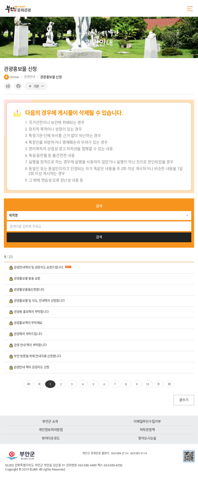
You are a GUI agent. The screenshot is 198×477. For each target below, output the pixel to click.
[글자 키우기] (30, 86)
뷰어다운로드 (51, 438)
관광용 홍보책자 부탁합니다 (31, 312)
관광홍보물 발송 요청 (27, 278)
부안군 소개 (50, 421)
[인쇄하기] (18, 86)
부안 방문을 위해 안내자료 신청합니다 (38, 356)
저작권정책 (147, 430)
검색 (99, 206)
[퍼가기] (8, 86)
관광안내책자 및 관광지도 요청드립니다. (39, 267)
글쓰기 (183, 400)
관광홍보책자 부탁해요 (28, 323)
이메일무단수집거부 (147, 421)
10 (148, 384)
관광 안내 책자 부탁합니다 (30, 345)
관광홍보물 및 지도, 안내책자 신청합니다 (39, 301)
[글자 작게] (42, 86)
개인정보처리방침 (51, 430)
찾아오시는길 (147, 438)
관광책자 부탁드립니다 (28, 334)
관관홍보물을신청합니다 (29, 290)
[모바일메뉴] (190, 8)
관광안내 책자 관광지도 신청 (32, 367)
